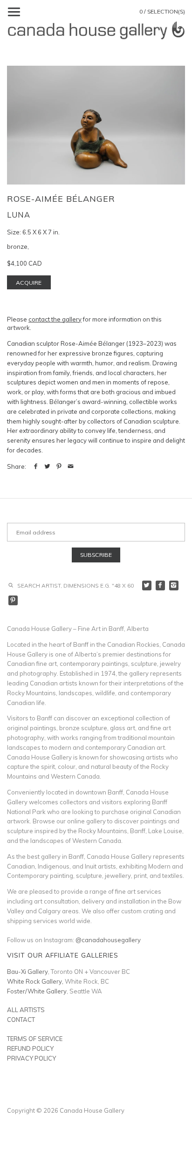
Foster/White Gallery (37, 991)
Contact (21, 1019)
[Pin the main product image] (59, 466)
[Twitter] (147, 585)
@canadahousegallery (108, 940)
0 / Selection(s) (162, 11)
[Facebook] (160, 585)
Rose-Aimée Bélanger (61, 198)
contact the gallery (55, 319)
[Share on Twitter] (47, 466)
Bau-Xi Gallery (27, 971)
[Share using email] (71, 466)
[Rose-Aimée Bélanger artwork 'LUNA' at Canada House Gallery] (96, 125)
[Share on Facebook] (36, 466)
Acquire (28, 282)
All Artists (26, 1009)
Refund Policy (30, 1048)
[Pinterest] (13, 600)
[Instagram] (174, 585)
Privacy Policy (31, 1058)
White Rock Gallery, (35, 981)
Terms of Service (34, 1038)
